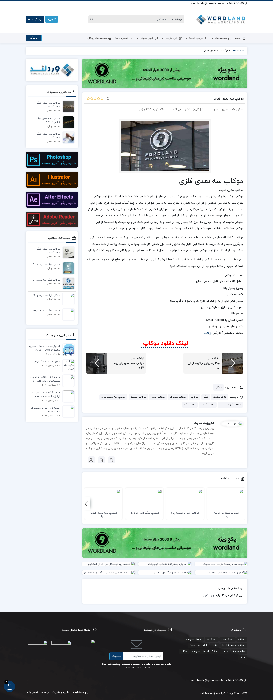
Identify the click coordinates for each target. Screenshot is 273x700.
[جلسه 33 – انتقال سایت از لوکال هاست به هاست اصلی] (67, 396)
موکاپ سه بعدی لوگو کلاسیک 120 (48, 120)
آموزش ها (212, 639)
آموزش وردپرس (194, 639)
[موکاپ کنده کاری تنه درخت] (226, 499)
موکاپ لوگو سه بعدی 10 (46, 311)
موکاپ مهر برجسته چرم (185, 513)
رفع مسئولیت (80, 692)
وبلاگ (33, 38)
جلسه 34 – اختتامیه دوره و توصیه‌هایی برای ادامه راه (45, 379)
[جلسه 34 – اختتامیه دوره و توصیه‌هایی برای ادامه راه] (67, 380)
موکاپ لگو (190, 405)
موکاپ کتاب (208, 405)
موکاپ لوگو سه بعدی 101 (45, 264)
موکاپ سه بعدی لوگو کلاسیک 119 (48, 136)
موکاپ (218, 387)
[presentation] (86, 503)
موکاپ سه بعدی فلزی (113, 397)
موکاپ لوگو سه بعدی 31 (46, 280)
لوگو (205, 397)
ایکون (215, 645)
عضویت (116, 656)
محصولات (221, 38)
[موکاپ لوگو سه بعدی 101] (67, 268)
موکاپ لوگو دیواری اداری (144, 513)
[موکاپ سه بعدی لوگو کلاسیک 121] (67, 106)
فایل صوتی (146, 38)
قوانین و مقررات (61, 692)
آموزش (241, 639)
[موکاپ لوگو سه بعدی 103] (67, 299)
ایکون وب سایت (198, 645)
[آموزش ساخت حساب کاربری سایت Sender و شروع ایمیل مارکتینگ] (67, 349)
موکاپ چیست (138, 397)
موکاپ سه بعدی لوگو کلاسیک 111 (48, 251)
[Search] (92, 19)
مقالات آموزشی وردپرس (204, 651)
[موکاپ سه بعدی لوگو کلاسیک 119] (67, 137)
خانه (237, 38)
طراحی (225, 651)
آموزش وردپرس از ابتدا (233, 645)
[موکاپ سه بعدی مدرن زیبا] (103, 499)
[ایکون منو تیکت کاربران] (67, 367)
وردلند (208, 333)
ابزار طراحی (171, 38)
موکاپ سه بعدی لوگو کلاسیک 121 (48, 105)
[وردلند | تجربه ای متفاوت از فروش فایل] (221, 19)
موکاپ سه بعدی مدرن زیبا (103, 514)
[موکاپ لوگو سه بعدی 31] (67, 283)
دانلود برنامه (239, 651)
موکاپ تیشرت (178, 397)
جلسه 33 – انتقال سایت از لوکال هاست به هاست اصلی (45, 395)
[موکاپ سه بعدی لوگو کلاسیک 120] (67, 122)
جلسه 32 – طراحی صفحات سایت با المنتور (45, 410)
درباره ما (45, 692)
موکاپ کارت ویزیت (230, 405)
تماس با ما (121, 38)
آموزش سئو (227, 639)
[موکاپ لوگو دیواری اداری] (144, 499)
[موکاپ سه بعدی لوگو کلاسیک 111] (67, 252)
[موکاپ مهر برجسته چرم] (185, 499)
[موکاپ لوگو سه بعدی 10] (67, 314)
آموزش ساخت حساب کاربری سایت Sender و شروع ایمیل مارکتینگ (44, 348)
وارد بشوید (208, 595)
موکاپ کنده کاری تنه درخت (226, 514)
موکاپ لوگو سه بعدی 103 (45, 295)
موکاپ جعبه (158, 397)
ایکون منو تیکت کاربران (47, 362)
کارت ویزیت (219, 397)
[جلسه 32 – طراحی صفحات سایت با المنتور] (67, 411)
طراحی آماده (196, 38)
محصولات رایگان (97, 38)
